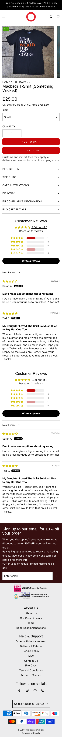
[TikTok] (42, 690)
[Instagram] (27, 690)
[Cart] (58, 16)
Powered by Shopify (31, 733)
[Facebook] (19, 690)
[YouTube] (34, 690)
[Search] (51, 16)
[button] (17, 238)
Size (5, 110)
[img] (10, 281)
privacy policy (31, 555)
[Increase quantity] (17, 133)
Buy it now (31, 150)
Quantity (8, 126)
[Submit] (56, 576)
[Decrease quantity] (6, 133)
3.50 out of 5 (39, 227)
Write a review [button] (31, 260)
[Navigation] (3, 16)
